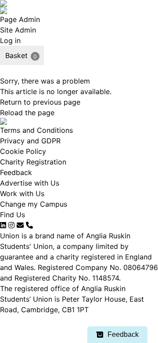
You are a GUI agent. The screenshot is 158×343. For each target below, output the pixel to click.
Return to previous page (40, 102)
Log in (10, 40)
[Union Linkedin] (3, 225)
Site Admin (18, 30)
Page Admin (20, 19)
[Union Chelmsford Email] (20, 225)
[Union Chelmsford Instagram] (11, 225)
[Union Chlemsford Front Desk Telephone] (29, 225)
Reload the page (27, 112)
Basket (16, 55)
